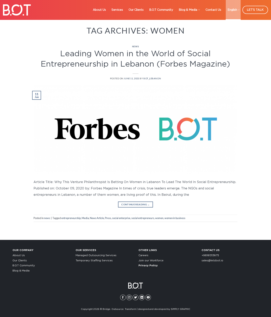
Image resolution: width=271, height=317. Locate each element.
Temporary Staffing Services (94, 260)
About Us (99, 9)
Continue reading (135, 204)
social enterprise (121, 218)
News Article (97, 218)
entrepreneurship (71, 218)
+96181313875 (210, 255)
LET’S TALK (255, 9)
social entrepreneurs (142, 218)
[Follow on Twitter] (135, 297)
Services (117, 9)
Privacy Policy (148, 265)
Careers (143, 255)
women (159, 218)
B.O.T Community (161, 9)
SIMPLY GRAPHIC (180, 309)
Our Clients (136, 9)
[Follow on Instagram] (129, 297)
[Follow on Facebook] (123, 297)
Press (108, 218)
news (135, 46)
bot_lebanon (152, 78)
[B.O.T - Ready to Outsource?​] (17, 9)
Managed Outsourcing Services (96, 255)
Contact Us (213, 9)
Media (85, 218)
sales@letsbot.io (212, 260)
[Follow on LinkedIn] (142, 297)
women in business (174, 218)
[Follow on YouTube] (148, 297)
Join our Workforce (150, 260)
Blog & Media (188, 9)
